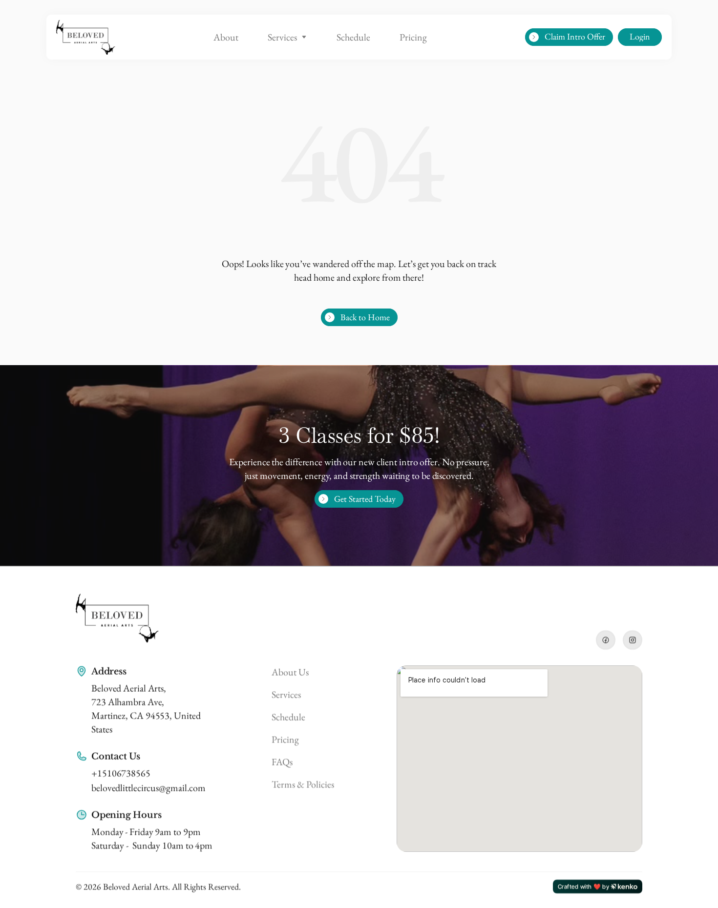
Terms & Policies (303, 784)
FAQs (282, 761)
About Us (290, 671)
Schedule (353, 37)
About (225, 37)
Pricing (413, 37)
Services (282, 37)
